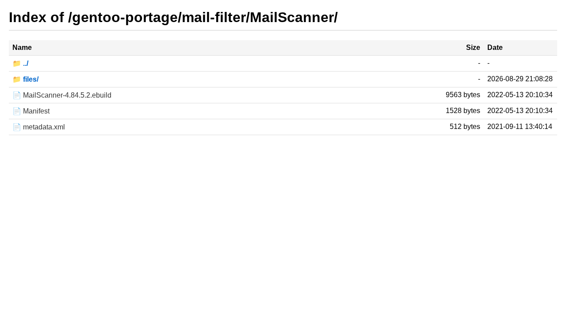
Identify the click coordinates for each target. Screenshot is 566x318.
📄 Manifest (31, 111)
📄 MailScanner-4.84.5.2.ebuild (61, 95)
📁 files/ (25, 79)
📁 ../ (20, 63)
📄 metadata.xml (38, 127)
